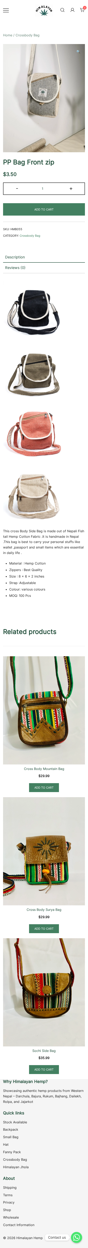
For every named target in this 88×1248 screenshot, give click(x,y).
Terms (7, 1195)
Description (15, 257)
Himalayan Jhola (16, 1167)
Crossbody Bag (27, 35)
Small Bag (10, 1137)
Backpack (10, 1129)
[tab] (44, 257)
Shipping (10, 1187)
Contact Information (18, 1225)
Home (7, 35)
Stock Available (15, 1122)
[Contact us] (76, 1237)
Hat (6, 1144)
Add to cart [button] (44, 787)
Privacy (9, 1202)
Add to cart (44, 209)
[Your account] (72, 10)
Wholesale (11, 1217)
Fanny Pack (12, 1152)
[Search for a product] (62, 10)
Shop (7, 1210)
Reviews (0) (15, 268)
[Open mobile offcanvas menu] (6, 10)
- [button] (17, 188)
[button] (78, 51)
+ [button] (71, 188)
